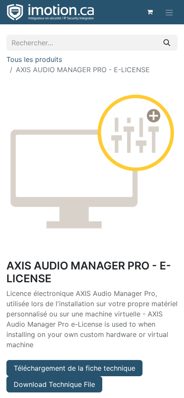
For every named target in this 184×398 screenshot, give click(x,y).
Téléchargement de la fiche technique (74, 368)
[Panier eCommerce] (149, 12)
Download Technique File (54, 384)
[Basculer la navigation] (169, 12)
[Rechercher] (167, 43)
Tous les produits (34, 59)
